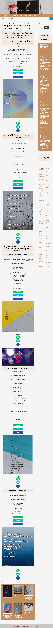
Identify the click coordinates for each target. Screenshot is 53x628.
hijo (46, 226)
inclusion (41, 188)
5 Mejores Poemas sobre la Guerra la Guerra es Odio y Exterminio (44, 117)
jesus (40, 247)
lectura (40, 197)
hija (46, 224)
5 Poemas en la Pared (44, 92)
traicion (41, 183)
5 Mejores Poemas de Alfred (44, 57)
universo (41, 219)
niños (46, 252)
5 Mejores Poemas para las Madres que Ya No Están (18, 616)
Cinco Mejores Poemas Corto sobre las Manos (44, 126)
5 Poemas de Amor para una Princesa (44, 85)
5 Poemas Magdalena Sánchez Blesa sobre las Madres (44, 122)
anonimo (41, 198)
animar (40, 225)
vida (46, 250)
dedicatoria (48, 262)
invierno (41, 244)
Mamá (21, 15)
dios (46, 215)
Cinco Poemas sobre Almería (43, 60)
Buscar (40, 23)
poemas (47, 266)
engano (41, 206)
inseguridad (42, 174)
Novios (34, 15)
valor (46, 187)
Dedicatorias (15, 15)
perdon (40, 240)
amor (46, 264)
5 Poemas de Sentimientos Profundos (28, 598)
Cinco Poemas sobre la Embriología (43, 81)
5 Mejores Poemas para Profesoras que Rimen (44, 95)
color (46, 183)
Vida (43, 15)
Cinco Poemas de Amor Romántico (44, 69)
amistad (47, 234)
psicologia (41, 190)
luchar (40, 218)
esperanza (41, 251)
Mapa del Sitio (36, 626)
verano (40, 245)
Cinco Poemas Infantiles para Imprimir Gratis (44, 77)
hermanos (47, 241)
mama (47, 259)
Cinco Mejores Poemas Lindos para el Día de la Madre (18, 597)
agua (46, 202)
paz (46, 210)
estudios (41, 263)
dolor (40, 256)
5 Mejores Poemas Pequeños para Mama (44, 105)
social (40, 254)
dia (46, 233)
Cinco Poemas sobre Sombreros (44, 74)
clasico (40, 253)
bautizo (40, 186)
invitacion (41, 179)
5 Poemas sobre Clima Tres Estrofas (45, 71)
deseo (40, 242)
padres (47, 248)
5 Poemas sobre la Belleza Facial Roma (7, 600)
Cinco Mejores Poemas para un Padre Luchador (44, 88)
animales (47, 185)
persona (47, 231)
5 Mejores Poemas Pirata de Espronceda (44, 109)
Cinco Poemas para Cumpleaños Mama (45, 141)
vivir (40, 193)
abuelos (47, 227)
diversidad (41, 184)
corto (46, 255)
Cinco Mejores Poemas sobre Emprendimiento (44, 144)
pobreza (41, 209)
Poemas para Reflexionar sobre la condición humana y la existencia (28, 614)
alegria (47, 179)
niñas (46, 171)
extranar (41, 207)
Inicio (5, 15)
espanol (47, 229)
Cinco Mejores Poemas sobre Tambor (43, 133)
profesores (47, 222)
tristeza (47, 236)
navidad (47, 220)
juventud (41, 261)
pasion (40, 237)
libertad (47, 204)
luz (46, 177)
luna (46, 211)
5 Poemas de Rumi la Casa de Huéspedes (7, 616)
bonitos (47, 206)
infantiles (47, 246)
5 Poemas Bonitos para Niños (44, 102)
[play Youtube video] (18, 357)
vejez (40, 233)
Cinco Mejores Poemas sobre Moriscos (43, 99)
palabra (41, 266)
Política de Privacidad (30, 626)
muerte (47, 238)
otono (46, 173)
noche (46, 189)
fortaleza (41, 265)
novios (46, 253)
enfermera (41, 221)
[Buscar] (51, 18)
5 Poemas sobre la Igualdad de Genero (45, 54)
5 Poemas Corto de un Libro (44, 148)
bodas (46, 213)
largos (46, 194)
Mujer (30, 15)
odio (40, 211)
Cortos (39, 15)
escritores (41, 238)
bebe (46, 201)
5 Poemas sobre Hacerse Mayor (44, 129)
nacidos (41, 181)
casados (47, 168)
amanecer (41, 200)
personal (41, 223)
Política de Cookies (21, 626)
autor (6, 23)
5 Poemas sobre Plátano (44, 113)
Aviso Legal (16, 626)
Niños (47, 15)
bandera (41, 195)
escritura (41, 213)
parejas (47, 196)
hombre (47, 240)
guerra (46, 192)
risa (40, 204)
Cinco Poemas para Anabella (45, 63)
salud (46, 175)
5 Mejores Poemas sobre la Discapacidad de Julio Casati (44, 46)
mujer (46, 257)
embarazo (41, 202)
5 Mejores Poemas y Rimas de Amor (45, 66)
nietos (40, 249)
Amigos (25, 15)
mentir (40, 231)
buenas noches (41, 259)
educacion (47, 217)
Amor (10, 15)
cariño (40, 191)
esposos (47, 218)
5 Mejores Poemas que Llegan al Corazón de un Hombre (44, 50)
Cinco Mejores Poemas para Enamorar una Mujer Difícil (43, 137)
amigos (47, 261)
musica (41, 226)
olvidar (47, 170)
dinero (40, 172)
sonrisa (40, 235)
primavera (47, 191)
